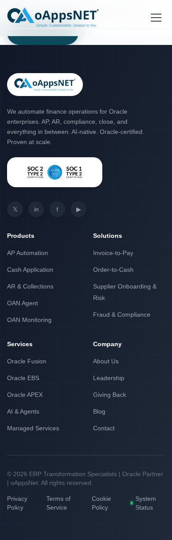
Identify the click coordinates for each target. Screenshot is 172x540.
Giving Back (109, 394)
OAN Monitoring (29, 319)
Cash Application (30, 269)
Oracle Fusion (26, 361)
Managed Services (33, 428)
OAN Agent (22, 303)
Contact (104, 428)
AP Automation (27, 252)
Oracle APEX (25, 394)
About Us (106, 361)
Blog (99, 411)
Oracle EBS (23, 377)
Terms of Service (58, 503)
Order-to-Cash (113, 269)
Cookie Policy (101, 503)
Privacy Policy (17, 503)
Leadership (108, 377)
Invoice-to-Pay (113, 252)
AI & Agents (23, 411)
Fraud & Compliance (121, 314)
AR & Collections (30, 286)
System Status (145, 503)
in (36, 209)
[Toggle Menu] (156, 17)
